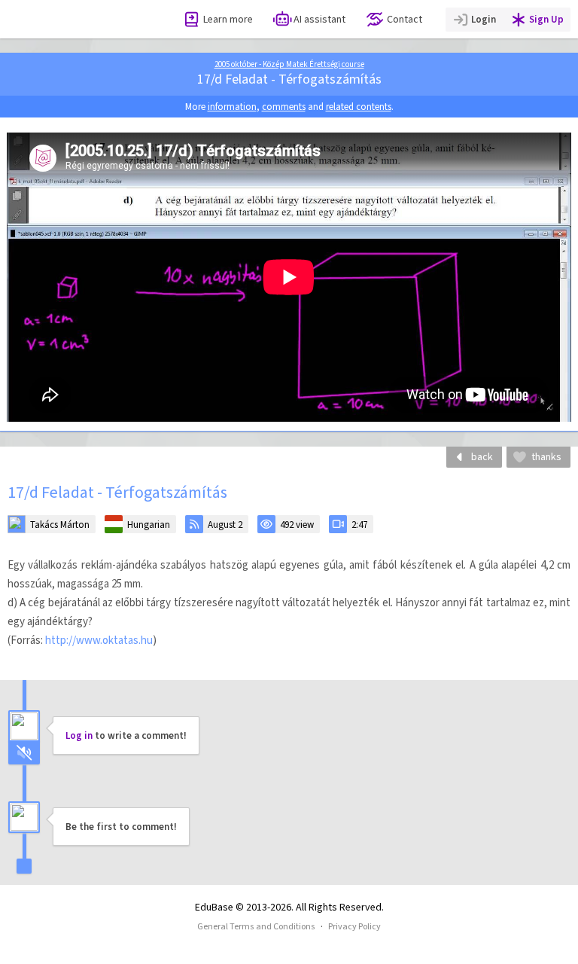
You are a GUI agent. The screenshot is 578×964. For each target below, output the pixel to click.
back (482, 457)
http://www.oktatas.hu (99, 640)
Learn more (228, 19)
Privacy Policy (354, 926)
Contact (404, 19)
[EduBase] (77, 19)
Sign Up (546, 19)
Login (483, 19)
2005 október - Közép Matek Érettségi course (289, 64)
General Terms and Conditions (256, 926)
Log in (79, 735)
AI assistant (319, 19)
